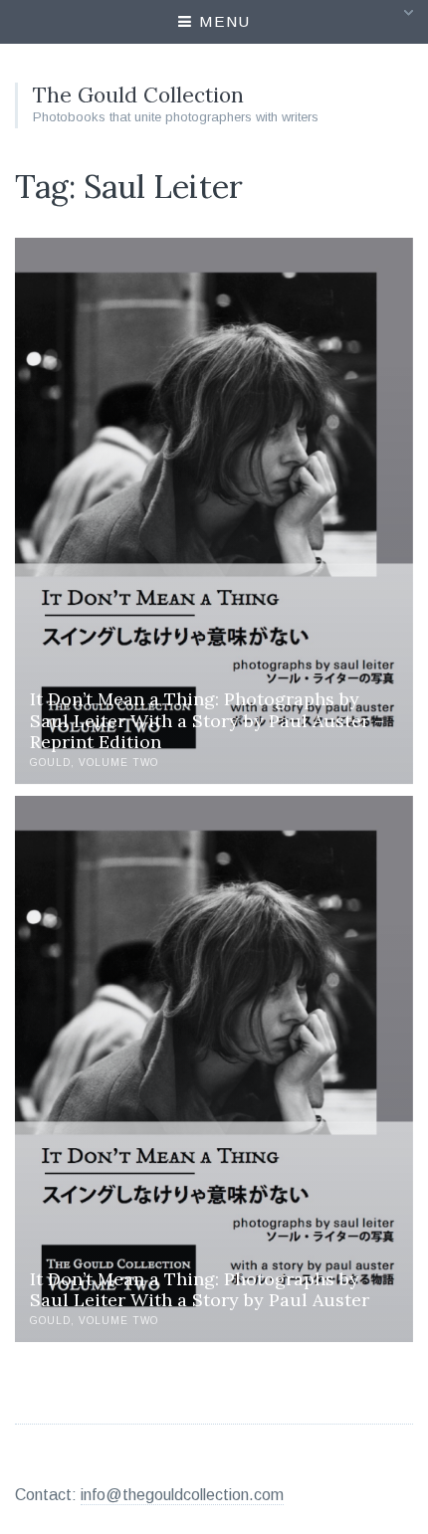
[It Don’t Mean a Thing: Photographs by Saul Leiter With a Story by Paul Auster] (214, 1068)
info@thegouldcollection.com (182, 1494)
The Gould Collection (138, 95)
